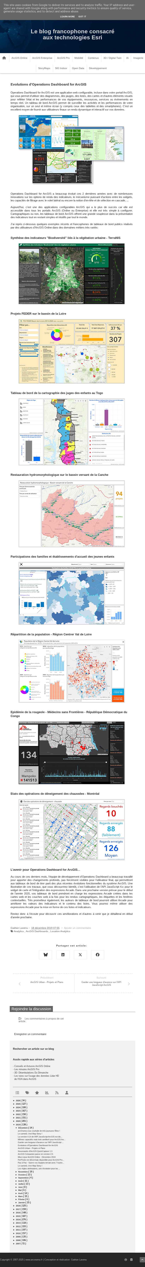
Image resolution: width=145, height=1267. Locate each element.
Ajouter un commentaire (77, 927)
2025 (18, 1104)
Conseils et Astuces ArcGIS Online (32, 1066)
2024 (18, 1107)
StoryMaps (44, 68)
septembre (23, 1178)
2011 (18, 1230)
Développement (98, 68)
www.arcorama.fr (33, 1259)
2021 (18, 1118)
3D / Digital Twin (112, 57)
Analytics (19, 931)
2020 (18, 1121)
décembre (23, 1128)
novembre (23, 1172)
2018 (18, 1206)
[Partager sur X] (80, 954)
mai (20, 1190)
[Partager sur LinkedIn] (62, 954)
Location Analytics (60, 931)
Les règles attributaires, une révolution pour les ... (39, 1168)
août (20, 1181)
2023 (18, 1111)
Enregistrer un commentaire (30, 1034)
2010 (18, 1233)
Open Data (78, 68)
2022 (18, 1114)
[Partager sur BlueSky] (45, 954)
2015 (18, 1216)
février (21, 1199)
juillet (21, 1184)
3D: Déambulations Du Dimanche (31, 1072)
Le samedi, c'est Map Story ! (30, 1134)
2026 (18, 1100)
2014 (18, 1219)
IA (127, 57)
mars (20, 1196)
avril (20, 1193)
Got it (82, 16)
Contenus (93, 57)
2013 (18, 1223)
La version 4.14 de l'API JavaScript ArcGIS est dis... (40, 1137)
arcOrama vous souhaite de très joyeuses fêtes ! (39, 1131)
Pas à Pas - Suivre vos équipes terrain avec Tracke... (41, 1163)
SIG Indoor (61, 68)
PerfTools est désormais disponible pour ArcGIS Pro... (41, 1160)
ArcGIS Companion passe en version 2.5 (35, 1154)
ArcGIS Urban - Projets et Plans (31, 1148)
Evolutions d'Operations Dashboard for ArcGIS (38, 1145)
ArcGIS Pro (63, 57)
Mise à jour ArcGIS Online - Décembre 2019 (37, 1157)
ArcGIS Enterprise (42, 57)
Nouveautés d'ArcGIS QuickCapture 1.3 (35, 1151)
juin (20, 1187)
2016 (18, 1213)
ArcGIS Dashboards (37, 931)
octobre (22, 1175)
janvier (21, 1202)
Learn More (67, 16)
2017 (18, 1209)
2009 (18, 1237)
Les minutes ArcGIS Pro (26, 1069)
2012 (18, 1226)
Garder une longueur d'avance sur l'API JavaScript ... (40, 1142)
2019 (18, 1125)
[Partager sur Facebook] (97, 954)
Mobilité (78, 57)
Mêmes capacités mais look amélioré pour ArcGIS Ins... (41, 1139)
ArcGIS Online (19, 57)
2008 (18, 1240)
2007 (18, 1244)
